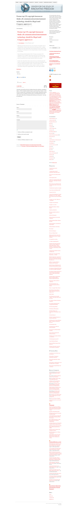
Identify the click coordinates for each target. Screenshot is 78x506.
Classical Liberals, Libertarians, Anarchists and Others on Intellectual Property (54, 57)
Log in (50, 494)
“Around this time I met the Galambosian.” (53, 169)
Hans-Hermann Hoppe (52, 131)
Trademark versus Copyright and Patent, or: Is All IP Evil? (55, 336)
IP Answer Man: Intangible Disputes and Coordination (55, 366)
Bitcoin (50, 123)
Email (18, 111)
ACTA (54, 92)
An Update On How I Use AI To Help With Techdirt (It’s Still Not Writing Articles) (55, 424)
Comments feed (51, 497)
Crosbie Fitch (19, 86)
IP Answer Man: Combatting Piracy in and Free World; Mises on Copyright (55, 363)
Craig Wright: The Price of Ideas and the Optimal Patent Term (55, 379)
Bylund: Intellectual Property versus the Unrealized (55, 376)
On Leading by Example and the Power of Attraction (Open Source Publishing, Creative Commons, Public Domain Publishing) (55, 273)
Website (18, 115)
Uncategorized (51, 157)
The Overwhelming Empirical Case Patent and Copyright (54, 61)
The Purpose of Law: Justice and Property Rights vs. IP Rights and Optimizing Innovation (55, 321)
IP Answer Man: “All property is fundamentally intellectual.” (53, 357)
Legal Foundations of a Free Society (54, 139)
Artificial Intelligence (52, 118)
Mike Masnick (52, 101)
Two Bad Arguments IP (53, 338)
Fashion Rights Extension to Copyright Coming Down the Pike (30, 144)
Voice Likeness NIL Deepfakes (55, 112)
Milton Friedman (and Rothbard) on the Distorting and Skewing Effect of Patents (55, 266)
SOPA (54, 110)
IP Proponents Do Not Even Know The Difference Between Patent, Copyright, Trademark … (54, 236)
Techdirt (59, 111)
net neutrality (56, 102)
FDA (52, 97)
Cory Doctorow (21, 43)
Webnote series (54, 162)
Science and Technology (52, 152)
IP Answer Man (51, 136)
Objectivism (51, 104)
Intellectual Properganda (52, 215)
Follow (41, 2)
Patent (50, 146)
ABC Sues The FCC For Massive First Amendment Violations (54, 430)
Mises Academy (57, 101)
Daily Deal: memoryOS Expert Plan (54, 411)
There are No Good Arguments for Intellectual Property (54, 333)
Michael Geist (59, 100)
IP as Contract (51, 228)
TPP (50, 112)
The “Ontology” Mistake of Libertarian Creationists (55, 301)
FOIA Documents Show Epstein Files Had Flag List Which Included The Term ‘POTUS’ (55, 426)
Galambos (55, 97)
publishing (50, 108)
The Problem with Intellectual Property (55, 51)
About (21, 2)
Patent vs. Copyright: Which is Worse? (54, 287)
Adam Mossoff (57, 92)
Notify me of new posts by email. (23, 134)
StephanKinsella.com (55, 442)
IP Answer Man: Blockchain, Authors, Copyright (54, 360)
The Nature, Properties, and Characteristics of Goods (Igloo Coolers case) (55, 311)
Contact (55, 2)
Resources (26, 2)
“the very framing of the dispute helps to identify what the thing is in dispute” (55, 449)
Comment (18, 119)
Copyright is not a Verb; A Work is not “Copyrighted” (54, 200)
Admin (59, 504)
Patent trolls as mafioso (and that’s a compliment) (54, 281)
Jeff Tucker (56, 100)
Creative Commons (52, 128)
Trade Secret (51, 154)
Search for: (50, 38)
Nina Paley (59, 102)
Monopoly (50, 102)
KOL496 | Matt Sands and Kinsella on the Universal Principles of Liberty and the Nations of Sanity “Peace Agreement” (55, 444)
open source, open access (53, 144)
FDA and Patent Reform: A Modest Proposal (54, 207)
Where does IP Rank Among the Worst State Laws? (54, 344)
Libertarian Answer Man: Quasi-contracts (55, 473)
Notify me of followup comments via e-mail (25, 139)
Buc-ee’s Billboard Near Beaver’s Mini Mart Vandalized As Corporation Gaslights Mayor (54, 420)
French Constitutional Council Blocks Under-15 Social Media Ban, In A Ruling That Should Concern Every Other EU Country (55, 408)
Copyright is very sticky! (53, 204)
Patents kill (54, 106)
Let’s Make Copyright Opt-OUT (53, 241)
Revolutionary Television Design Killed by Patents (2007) (54, 373)
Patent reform (52, 105)
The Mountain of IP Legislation (53, 308)
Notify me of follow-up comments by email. (25, 132)
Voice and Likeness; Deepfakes (55, 398)
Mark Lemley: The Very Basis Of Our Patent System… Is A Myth (54, 254)
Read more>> (19, 69)
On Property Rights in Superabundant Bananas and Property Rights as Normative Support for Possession (54, 277)
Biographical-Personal (52, 121)
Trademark (50, 156)
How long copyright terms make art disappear (54, 213)
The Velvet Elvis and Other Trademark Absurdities (54, 330)
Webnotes (50, 159)
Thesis (60, 503)
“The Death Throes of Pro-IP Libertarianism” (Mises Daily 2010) (54, 172)
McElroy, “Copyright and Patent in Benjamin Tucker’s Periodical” (54, 262)
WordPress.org (51, 499)
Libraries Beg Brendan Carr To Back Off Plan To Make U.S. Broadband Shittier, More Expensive (55, 416)
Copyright (50, 126)
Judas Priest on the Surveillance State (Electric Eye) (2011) (54, 480)
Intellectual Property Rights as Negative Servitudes (55, 221)
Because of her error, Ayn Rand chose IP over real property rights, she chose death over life (55, 184)
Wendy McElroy (51, 113)
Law (50, 138)
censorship (54, 93)
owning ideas (57, 104)
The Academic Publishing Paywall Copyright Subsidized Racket (54, 304)
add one (24, 82)
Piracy (50, 149)
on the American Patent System (54, 175)
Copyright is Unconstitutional (53, 202)
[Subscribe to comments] (55, 76)
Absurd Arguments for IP (52, 177)
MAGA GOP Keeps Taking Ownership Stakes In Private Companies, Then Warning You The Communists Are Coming (54, 436)
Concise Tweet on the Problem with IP (54, 190)
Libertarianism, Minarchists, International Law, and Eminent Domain (55, 476)
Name (18, 107)
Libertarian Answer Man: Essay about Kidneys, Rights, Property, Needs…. (54, 470)
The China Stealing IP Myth (53, 306)
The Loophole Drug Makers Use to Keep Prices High (54, 381)
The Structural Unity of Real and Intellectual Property (54, 327)
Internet (54, 98)
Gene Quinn (59, 97)
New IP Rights (51, 143)
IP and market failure (55, 99)
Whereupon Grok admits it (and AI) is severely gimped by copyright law (54, 347)
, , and (54, 354)
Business (50, 125)
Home (17, 2)
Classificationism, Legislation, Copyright (55, 187)
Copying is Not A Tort (52, 192)
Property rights (51, 151)
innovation (51, 98)
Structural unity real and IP (53, 111)
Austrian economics (52, 120)
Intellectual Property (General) (53, 134)
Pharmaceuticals (56, 107)
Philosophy (51, 148)
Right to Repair (51, 294)
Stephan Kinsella (58, 110)
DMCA (57, 96)
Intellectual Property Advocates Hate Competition (54, 218)
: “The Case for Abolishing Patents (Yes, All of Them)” (33, 146)
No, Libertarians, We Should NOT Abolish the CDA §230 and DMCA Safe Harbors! (55, 269)
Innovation (51, 133)
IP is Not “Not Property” (52, 230)
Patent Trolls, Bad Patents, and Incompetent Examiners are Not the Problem (54, 284)
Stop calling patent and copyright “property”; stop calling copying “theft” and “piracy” (55, 297)
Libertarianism (51, 141)
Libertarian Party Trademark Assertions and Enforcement (54, 251)
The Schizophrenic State (52, 324)
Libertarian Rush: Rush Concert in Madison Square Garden (54, 466)
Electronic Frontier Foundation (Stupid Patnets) (55, 487)
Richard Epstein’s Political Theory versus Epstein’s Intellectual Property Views (54, 291)
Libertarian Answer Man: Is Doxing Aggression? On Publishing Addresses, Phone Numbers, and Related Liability (54, 458)
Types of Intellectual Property (53, 341)
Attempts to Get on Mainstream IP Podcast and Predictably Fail (54, 384)
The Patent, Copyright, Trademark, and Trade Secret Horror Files (54, 318)
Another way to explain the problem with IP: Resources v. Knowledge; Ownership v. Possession (55, 180)
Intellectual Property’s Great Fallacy (54, 226)
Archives (50, 47)
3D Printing (51, 92)
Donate (36, 2)
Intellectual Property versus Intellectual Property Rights (55, 224)
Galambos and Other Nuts (53, 209)
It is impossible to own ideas (53, 239)
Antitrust (50, 93)
